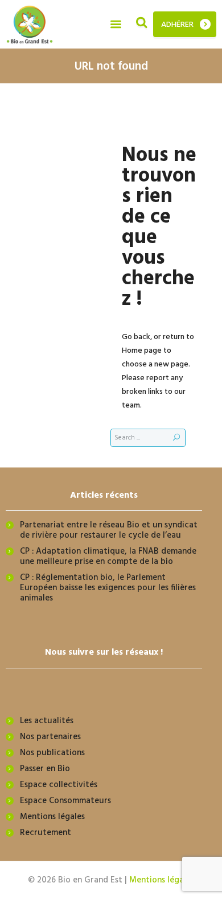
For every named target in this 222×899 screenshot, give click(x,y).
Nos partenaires (50, 737)
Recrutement (45, 833)
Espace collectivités (58, 785)
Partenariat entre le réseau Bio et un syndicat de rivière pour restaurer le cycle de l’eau (109, 530)
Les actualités (46, 721)
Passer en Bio (45, 769)
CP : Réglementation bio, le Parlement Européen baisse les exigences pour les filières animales (108, 588)
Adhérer (177, 24)
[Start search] (176, 438)
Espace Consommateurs (65, 801)
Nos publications (52, 753)
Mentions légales (52, 817)
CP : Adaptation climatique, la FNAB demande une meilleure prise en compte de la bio (108, 557)
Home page (142, 350)
